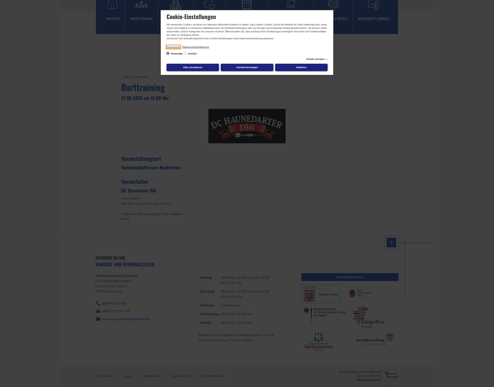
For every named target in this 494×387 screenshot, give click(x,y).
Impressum (173, 47)
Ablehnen (301, 67)
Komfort (192, 53)
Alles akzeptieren (192, 67)
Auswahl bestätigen (247, 67)
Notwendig (176, 53)
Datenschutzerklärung (195, 47)
